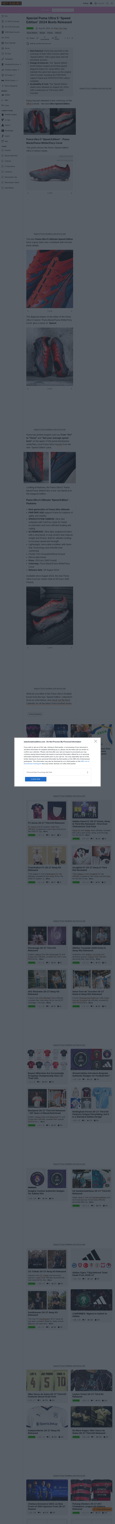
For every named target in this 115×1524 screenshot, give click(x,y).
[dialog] (57, 762)
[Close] (96, 742)
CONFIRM (35, 779)
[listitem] (57, 772)
